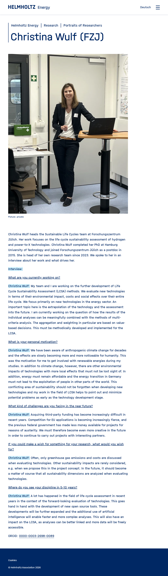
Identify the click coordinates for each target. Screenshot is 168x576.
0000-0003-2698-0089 (36, 536)
